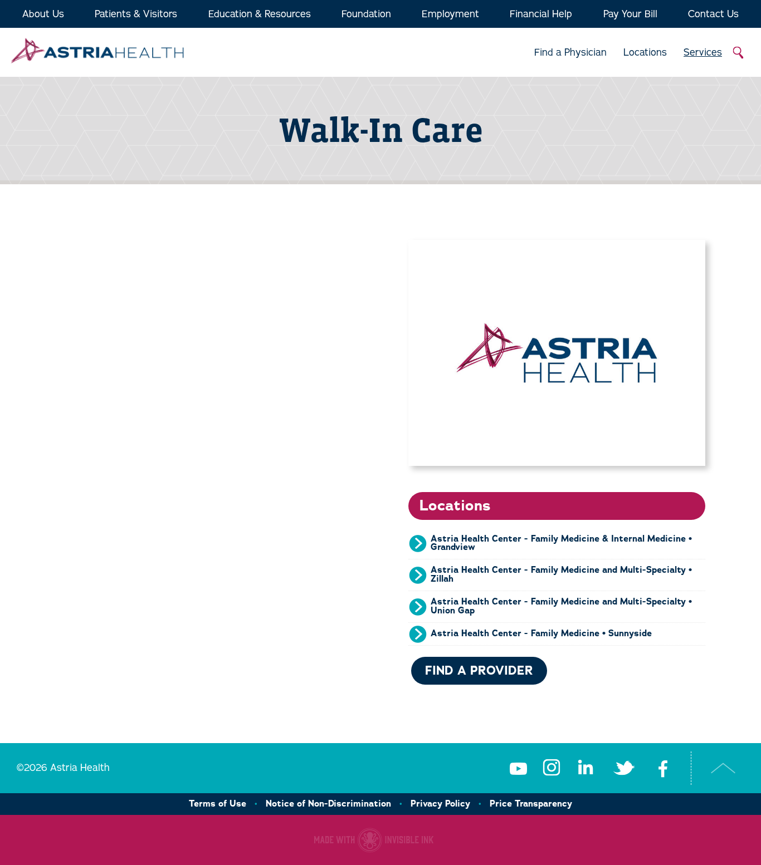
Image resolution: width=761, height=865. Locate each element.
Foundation (366, 14)
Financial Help (541, 14)
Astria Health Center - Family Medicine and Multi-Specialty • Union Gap (561, 606)
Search (738, 53)
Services (703, 52)
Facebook (663, 768)
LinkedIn (585, 768)
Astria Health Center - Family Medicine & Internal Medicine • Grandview (561, 543)
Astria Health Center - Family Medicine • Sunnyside (541, 633)
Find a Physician (570, 52)
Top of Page (723, 768)
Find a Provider (479, 670)
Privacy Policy (440, 804)
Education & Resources (259, 14)
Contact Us (713, 14)
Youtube (518, 768)
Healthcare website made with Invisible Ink (373, 840)
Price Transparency (531, 804)
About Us (43, 14)
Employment (450, 14)
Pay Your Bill (630, 14)
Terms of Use (217, 804)
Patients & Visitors (136, 14)
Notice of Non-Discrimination (328, 804)
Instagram (551, 768)
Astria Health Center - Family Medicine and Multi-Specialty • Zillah (561, 574)
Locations (645, 52)
